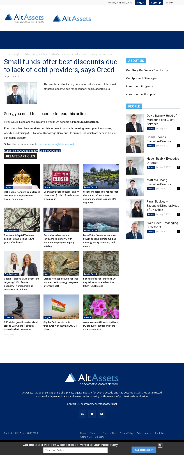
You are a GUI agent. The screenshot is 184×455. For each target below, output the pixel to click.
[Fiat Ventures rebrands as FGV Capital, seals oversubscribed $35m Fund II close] (101, 263)
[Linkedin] (82, 414)
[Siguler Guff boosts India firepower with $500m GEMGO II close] (61, 306)
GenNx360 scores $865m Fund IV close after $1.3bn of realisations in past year (61, 195)
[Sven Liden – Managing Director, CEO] (135, 230)
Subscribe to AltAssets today (21, 150)
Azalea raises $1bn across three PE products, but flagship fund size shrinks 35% (100, 326)
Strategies (150, 78)
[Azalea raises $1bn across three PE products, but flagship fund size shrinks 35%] (101, 306)
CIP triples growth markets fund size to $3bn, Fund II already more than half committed (21, 326)
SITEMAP (170, 2)
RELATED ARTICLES (20, 156)
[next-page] (12, 336)
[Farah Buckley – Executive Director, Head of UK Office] (135, 208)
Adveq (151, 128)
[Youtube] (101, 414)
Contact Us (85, 436)
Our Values (146, 70)
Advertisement (144, 433)
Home (7, 54)
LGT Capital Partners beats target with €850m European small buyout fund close (22, 196)
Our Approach (135, 78)
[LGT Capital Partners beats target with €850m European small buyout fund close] (22, 176)
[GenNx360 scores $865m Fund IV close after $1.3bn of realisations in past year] (61, 176)
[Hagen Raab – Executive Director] (135, 166)
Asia (47, 274)
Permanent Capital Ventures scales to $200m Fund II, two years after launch (19, 239)
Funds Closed (90, 187)
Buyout (8, 187)
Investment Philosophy (140, 94)
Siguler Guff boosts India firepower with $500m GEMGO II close (60, 326)
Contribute (160, 433)
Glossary (99, 436)
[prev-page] (6, 336)
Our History (160, 70)
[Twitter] (92, 414)
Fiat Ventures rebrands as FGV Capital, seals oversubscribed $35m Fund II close (99, 282)
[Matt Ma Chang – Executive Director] (135, 187)
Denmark (49, 230)
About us (94, 433)
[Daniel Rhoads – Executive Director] (135, 144)
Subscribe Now (144, 450)
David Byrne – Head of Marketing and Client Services (162, 120)
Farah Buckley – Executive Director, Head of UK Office (163, 206)
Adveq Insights (32, 54)
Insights (17, 54)
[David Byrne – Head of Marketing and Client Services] (135, 123)
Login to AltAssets (50, 150)
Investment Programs (139, 86)
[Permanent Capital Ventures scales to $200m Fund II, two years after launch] (22, 220)
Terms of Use (109, 433)
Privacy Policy (126, 433)
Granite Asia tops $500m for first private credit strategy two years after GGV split (60, 282)
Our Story (132, 70)
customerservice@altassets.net (55, 144)
